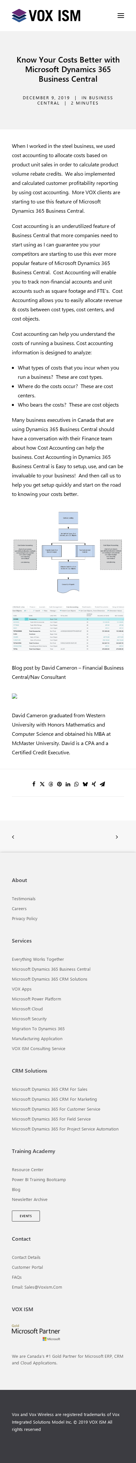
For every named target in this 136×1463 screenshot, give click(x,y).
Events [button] (26, 1216)
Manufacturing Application (37, 1038)
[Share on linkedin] (68, 784)
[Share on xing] (94, 784)
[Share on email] (102, 784)
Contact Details (26, 1257)
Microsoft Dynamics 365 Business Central (51, 969)
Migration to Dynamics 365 (38, 1028)
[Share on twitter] (42, 784)
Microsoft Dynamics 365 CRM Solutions (49, 979)
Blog (16, 1189)
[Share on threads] (51, 784)
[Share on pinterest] (59, 784)
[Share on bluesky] (85, 784)
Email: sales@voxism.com (37, 1287)
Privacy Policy (24, 918)
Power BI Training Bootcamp (39, 1179)
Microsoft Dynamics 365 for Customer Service (56, 1109)
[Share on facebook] (34, 784)
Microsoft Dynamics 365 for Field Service (51, 1119)
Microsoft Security (29, 1018)
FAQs (17, 1277)
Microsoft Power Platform (36, 998)
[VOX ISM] (46, 15)
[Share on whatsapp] (77, 784)
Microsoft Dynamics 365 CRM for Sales (49, 1089)
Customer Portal (27, 1267)
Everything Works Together (38, 959)
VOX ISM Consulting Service (38, 1048)
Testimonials (24, 898)
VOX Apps (22, 989)
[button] (121, 15)
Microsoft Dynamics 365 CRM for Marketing (54, 1099)
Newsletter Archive (30, 1199)
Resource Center (28, 1169)
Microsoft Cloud (27, 1008)
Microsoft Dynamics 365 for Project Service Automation (65, 1128)
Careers (19, 908)
